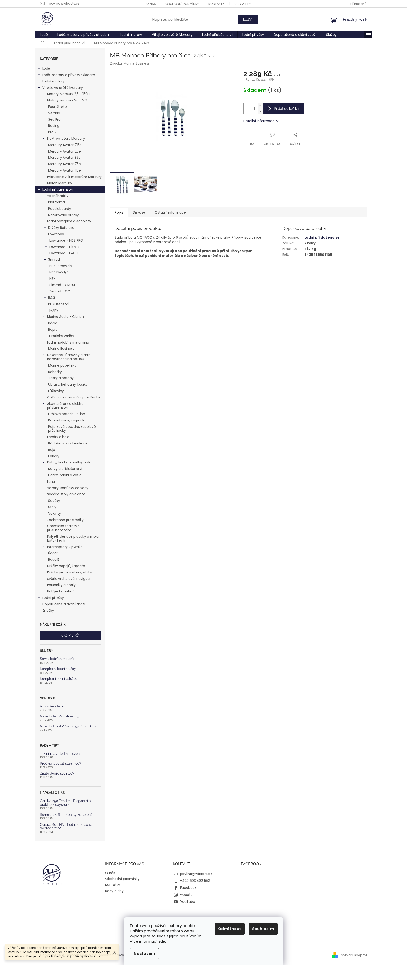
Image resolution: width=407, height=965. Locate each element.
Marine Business (61, 348)
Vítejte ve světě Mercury (62, 87)
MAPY (53, 310)
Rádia (52, 323)
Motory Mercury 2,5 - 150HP (69, 93)
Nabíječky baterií (60, 591)
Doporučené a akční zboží (63, 604)
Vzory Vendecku (52, 706)
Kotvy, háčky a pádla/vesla (69, 462)
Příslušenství (58, 304)
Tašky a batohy (61, 378)
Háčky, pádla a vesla (64, 475)
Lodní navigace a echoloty (69, 221)
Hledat (247, 19)
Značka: (130, 63)
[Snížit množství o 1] (260, 111)
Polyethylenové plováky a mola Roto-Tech (73, 538)
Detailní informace (258, 121)
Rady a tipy (242, 3)
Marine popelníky (62, 365)
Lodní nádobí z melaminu (68, 342)
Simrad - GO (59, 291)
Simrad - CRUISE (62, 284)
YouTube (187, 901)
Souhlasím (263, 929)
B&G (51, 297)
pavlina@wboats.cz (196, 873)
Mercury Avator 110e (64, 170)
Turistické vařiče (60, 336)
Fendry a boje (58, 437)
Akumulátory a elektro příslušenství (65, 405)
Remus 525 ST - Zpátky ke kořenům (68, 815)
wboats (186, 894)
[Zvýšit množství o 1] (260, 106)
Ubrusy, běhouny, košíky (67, 384)
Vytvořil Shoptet (354, 955)
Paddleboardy (59, 208)
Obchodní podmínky (182, 3)
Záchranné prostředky (65, 519)
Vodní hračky (57, 195)
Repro (53, 329)
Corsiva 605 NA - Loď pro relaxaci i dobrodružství (67, 826)
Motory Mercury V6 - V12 (67, 100)
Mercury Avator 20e (64, 151)
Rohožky (55, 371)
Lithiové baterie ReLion (66, 413)
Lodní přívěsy (53, 597)
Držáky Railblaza (61, 227)
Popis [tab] (119, 212)
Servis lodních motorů (57, 659)
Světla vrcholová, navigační (69, 578)
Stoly (52, 507)
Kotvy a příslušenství (65, 468)
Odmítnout (229, 929)
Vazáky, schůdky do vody (67, 488)
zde (161, 941)
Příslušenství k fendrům (67, 443)
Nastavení (144, 953)
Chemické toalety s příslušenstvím (63, 528)
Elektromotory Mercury (66, 138)
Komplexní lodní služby (58, 669)
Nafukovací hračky (63, 215)
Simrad (54, 259)
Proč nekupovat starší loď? (60, 763)
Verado (54, 113)
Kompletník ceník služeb (59, 679)
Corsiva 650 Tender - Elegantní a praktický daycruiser (65, 802)
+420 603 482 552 (195, 880)
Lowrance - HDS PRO (66, 240)
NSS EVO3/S (58, 272)
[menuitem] (44, 34)
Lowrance (56, 234)
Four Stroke (57, 106)
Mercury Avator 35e (64, 157)
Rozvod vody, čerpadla (66, 420)
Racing (53, 125)
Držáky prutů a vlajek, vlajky (69, 572)
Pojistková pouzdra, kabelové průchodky (72, 428)
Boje (51, 449)
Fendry (53, 456)
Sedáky (54, 500)
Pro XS (53, 132)
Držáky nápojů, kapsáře (66, 566)
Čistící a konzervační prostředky (73, 397)
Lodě (46, 68)
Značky (48, 610)
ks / (70, 635)
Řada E (53, 559)
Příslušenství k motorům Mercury (74, 176)
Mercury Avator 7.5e (64, 145)
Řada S (53, 553)
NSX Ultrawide (60, 265)
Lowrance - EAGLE (64, 253)
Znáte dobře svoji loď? (57, 773)
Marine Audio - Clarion (65, 316)
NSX (52, 278)
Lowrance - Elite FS (64, 246)
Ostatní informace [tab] (170, 212)
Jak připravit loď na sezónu (60, 753)
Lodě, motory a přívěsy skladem (68, 74)
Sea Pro (54, 119)
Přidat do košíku (286, 108)
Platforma (56, 202)
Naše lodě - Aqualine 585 (59, 716)
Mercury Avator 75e (64, 164)
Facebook (188, 887)
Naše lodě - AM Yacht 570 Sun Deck (68, 726)
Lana (51, 481)
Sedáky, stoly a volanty (66, 494)
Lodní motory (53, 81)
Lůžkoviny (56, 390)
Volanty (54, 513)
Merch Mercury (59, 183)
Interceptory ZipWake (65, 547)
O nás (151, 3)
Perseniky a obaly (61, 585)
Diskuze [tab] (139, 212)
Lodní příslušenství (57, 189)
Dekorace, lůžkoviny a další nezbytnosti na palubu (69, 357)
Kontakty (216, 3)
